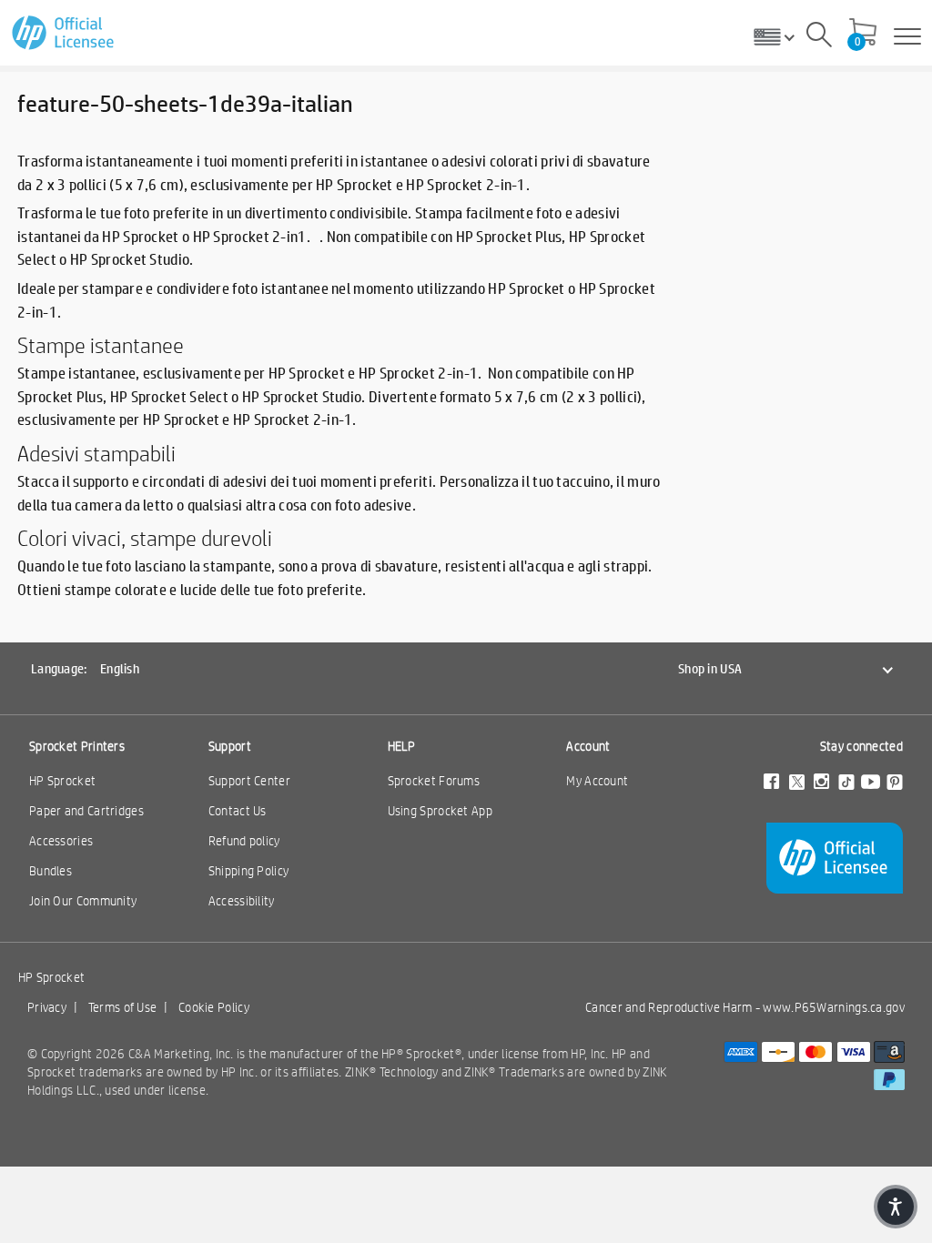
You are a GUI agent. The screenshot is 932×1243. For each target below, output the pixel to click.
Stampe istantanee (100, 345)
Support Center (249, 781)
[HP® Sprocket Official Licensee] (64, 33)
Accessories (61, 841)
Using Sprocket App (440, 811)
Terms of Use (122, 1007)
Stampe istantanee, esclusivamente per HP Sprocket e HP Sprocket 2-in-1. (249, 372)
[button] (895, 1206)
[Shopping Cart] (862, 33)
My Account (597, 781)
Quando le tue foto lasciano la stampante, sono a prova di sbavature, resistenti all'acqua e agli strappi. (336, 565)
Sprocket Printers (77, 746)
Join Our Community (83, 901)
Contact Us (237, 811)
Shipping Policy (248, 871)
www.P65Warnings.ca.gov (834, 1007)
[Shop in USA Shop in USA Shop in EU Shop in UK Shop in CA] (781, 36)
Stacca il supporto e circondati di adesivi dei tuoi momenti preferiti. (226, 480)
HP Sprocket (62, 781)
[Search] (819, 37)
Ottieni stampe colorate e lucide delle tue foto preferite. (191, 589)
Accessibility (241, 901)
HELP (402, 746)
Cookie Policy (213, 1007)
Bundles (50, 871)
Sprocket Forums (434, 781)
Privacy (46, 1007)
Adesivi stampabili (96, 453)
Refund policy (244, 841)
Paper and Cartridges (86, 811)
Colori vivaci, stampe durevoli (144, 537)
